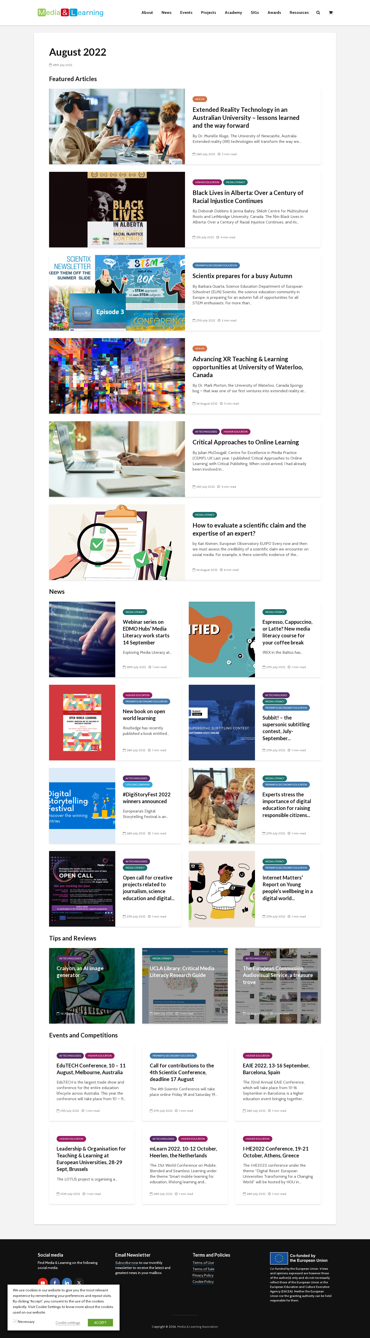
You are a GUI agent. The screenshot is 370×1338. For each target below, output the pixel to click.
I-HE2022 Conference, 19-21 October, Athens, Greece (276, 1152)
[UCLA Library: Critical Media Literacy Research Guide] (185, 985)
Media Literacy (235, 182)
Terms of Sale (203, 1269)
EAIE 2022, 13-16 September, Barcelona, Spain (276, 1068)
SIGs (255, 12)
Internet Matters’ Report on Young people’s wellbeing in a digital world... (288, 887)
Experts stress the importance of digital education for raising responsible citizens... (287, 804)
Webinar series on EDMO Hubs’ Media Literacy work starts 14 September (146, 632)
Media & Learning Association (197, 1326)
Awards (274, 12)
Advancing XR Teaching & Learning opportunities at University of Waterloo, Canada (248, 366)
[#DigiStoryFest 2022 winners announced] (82, 805)
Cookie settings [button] (68, 1322)
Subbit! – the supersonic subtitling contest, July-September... (286, 727)
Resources (299, 12)
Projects (208, 12)
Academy (233, 12)
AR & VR (199, 99)
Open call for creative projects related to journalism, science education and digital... (148, 887)
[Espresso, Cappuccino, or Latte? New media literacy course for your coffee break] (222, 639)
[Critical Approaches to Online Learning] (117, 458)
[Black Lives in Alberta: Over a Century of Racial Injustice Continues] (117, 209)
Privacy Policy (203, 1275)
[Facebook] (55, 1283)
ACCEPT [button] (100, 1322)
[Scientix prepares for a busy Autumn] (117, 292)
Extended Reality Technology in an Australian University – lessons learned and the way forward (246, 117)
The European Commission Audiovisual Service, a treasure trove (278, 975)
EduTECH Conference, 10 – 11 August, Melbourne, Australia (91, 1068)
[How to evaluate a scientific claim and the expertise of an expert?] (117, 541)
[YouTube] (43, 1283)
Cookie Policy (203, 1281)
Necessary (26, 1321)
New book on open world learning (144, 714)
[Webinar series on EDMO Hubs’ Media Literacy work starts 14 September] (82, 639)
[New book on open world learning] (82, 722)
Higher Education (207, 182)
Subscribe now (126, 1262)
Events (186, 12)
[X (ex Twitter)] (79, 1283)
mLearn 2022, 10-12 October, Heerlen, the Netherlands (183, 1152)
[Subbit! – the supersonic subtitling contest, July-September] (222, 722)
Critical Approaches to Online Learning (246, 442)
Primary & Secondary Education (216, 265)
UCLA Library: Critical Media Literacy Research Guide (182, 971)
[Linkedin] (67, 1283)
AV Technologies (206, 431)
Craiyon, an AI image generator (80, 971)
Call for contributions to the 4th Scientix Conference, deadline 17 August (182, 1072)
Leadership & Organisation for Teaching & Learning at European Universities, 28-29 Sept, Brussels (91, 1159)
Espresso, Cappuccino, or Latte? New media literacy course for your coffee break (287, 632)
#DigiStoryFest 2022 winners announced (147, 797)
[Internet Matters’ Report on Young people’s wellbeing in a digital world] (222, 888)
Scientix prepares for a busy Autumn (242, 275)
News (167, 12)
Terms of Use (203, 1262)
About (147, 12)
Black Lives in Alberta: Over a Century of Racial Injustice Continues (248, 196)
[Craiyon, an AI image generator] (92, 985)
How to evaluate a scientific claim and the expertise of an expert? (249, 529)
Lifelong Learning (138, 784)
